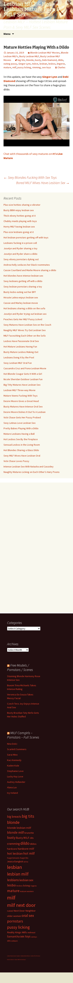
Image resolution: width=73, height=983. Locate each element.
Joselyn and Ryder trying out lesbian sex (25, 313)
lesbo (11, 885)
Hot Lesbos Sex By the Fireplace (21, 439)
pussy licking (24, 67)
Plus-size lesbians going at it (19, 232)
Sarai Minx (12, 754)
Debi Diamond (49, 60)
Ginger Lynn (24, 63)
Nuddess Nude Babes (25, 955)
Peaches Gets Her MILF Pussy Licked (23, 319)
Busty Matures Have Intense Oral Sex (23, 406)
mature (7, 67)
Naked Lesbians (10, 959)
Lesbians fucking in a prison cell (20, 243)
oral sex (28, 915)
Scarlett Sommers (16, 749)
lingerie (61, 63)
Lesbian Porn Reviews (35, 955)
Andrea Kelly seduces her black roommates (27, 264)
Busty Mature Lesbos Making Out (21, 352)
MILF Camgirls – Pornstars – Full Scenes (23, 735)
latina (26, 862)
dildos (33, 843)
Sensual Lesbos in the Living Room (22, 444)
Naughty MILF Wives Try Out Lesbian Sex (25, 330)
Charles (61, 67)
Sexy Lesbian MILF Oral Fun (18, 362)
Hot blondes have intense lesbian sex (23, 275)
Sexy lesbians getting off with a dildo (23, 281)
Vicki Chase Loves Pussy (16, 461)
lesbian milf (18, 874)
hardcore (12, 848)
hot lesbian (15, 853)
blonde (30, 60)
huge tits (24, 858)
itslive (35, 63)
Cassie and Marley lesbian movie (21, 303)
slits (9, 940)
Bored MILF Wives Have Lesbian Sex (42, 182)
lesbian (43, 63)
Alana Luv (12, 787)
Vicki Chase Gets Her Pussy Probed (22, 417)
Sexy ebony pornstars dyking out (21, 259)
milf (14, 67)
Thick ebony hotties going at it (20, 215)
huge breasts (13, 858)
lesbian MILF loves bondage (20, 959)
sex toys (46, 67)
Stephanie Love (15, 771)
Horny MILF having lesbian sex (19, 226)
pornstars (15, 921)
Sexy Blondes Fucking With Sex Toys (30, 177)
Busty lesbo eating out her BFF (20, 292)
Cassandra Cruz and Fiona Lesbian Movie (25, 368)
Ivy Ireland (12, 792)
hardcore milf (26, 848)
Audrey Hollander (16, 782)
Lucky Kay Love (15, 776)
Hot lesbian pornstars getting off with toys (26, 237)
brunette (29, 832)
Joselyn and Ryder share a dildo (20, 253)
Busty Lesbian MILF (29, 56)
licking (26, 885)
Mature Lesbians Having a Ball (19, 433)
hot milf (29, 853)
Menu (7, 34)
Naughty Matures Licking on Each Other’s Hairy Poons (32, 472)
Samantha (13, 936)
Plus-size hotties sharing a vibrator (22, 204)
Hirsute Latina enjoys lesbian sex (21, 297)
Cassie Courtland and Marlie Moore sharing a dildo (30, 270)
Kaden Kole (13, 765)
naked (10, 910)
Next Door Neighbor (24, 910)
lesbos (52, 63)
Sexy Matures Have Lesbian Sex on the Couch (27, 324)
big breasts (14, 817)
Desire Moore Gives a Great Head (21, 401)
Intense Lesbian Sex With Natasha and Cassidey (29, 466)
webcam (14, 941)
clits (31, 837)
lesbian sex (26, 880)
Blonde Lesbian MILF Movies (45, 52)
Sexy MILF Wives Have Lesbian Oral (22, 455)
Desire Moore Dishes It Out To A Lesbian (25, 412)
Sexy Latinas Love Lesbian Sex (19, 422)
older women (14, 916)
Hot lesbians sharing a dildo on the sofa (24, 308)
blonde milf (15, 832)
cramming (13, 844)
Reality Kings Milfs (17, 932)
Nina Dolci (12, 743)
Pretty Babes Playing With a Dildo (21, 428)
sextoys (34, 937)
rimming (36, 67)
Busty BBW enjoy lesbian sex (19, 210)
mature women (27, 891)
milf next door (21, 905)
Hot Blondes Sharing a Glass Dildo (21, 450)
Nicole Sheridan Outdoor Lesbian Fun (23, 379)
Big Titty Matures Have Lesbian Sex (22, 384)
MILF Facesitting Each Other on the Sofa (25, 335)
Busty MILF (22, 837)
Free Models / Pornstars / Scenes (20, 667)
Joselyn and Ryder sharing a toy (20, 248)
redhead (31, 932)
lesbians (13, 880)
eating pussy (10, 63)
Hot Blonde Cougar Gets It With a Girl (23, 373)
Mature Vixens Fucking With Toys (21, 395)
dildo (60, 60)
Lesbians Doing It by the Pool (19, 357)
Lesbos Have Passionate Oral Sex (21, 341)
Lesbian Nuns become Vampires (13, 955)
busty (38, 60)
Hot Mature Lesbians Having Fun (20, 346)
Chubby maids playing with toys (20, 221)
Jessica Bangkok (15, 861)
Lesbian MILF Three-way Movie (19, 390)
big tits (21, 60)
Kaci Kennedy (14, 760)
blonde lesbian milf (19, 827)
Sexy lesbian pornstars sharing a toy (23, 286)
